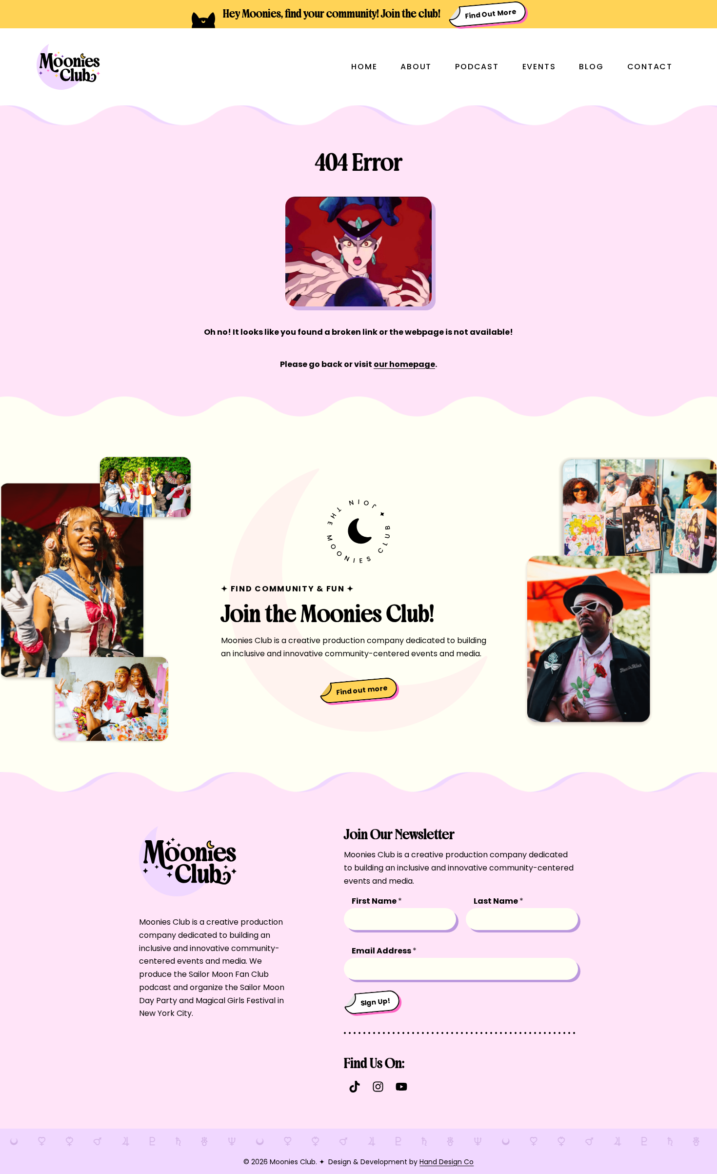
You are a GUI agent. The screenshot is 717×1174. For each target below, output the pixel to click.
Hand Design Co (446, 1162)
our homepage (404, 364)
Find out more (362, 690)
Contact (650, 66)
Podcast (476, 66)
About (416, 66)
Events (539, 66)
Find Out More (490, 14)
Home (364, 66)
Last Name (498, 901)
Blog (591, 66)
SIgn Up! (376, 1001)
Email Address (384, 950)
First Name (377, 901)
